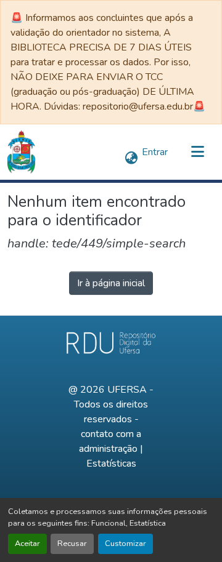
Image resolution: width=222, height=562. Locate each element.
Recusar (72, 543)
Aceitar (27, 543)
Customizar (125, 543)
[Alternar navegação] (197, 152)
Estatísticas (111, 463)
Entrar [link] (155, 152)
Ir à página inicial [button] (111, 283)
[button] (21, 152)
